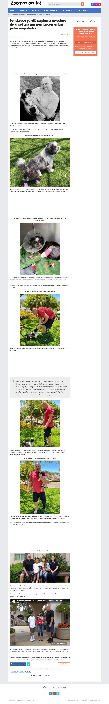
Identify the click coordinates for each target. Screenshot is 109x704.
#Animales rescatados (28, 669)
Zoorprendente (11, 700)
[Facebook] (50, 693)
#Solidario (59, 669)
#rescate (14, 671)
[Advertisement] (40, 62)
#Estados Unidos (41, 669)
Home (9, 14)
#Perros (51, 669)
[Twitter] (57, 693)
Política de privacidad (95, 700)
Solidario (67, 10)
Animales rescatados (19, 14)
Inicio (12, 10)
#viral (28, 671)
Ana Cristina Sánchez (16, 37)
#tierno (21, 671)
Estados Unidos (31, 14)
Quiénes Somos (84, 700)
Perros (40, 14)
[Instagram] (54, 693)
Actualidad (81, 10)
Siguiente (63, 34)
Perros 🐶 (23, 10)
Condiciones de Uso (73, 700)
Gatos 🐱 (35, 10)
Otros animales (50, 10)
